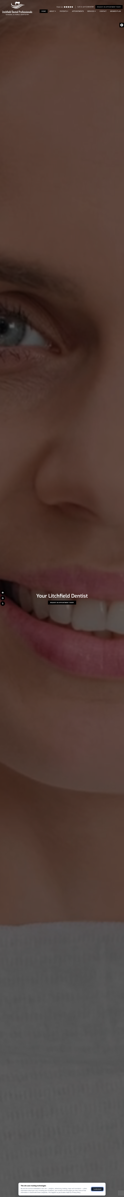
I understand (97, 1189)
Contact (103, 11)
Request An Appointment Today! (109, 7)
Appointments (78, 11)
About (51, 11)
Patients (63, 11)
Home (43, 11)
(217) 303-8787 (88, 7)
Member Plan (115, 11)
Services (90, 11)
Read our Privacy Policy (73, 1192)
